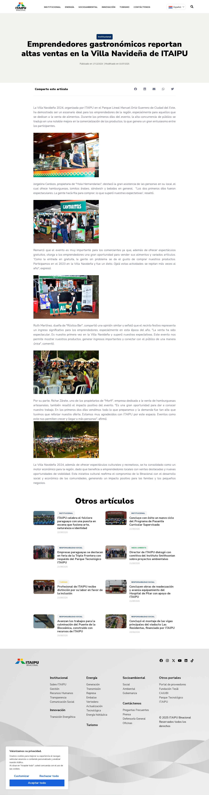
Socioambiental (88, 7)
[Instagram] (167, 661)
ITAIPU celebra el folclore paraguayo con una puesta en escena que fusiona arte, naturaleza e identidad (76, 523)
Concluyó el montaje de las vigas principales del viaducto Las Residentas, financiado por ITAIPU (152, 624)
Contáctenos (142, 7)
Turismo (124, 7)
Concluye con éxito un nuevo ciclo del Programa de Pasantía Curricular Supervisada (151, 521)
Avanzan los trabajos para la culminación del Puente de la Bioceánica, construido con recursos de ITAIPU (76, 626)
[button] (135, 89)
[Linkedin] (186, 661)
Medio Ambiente (138, 548)
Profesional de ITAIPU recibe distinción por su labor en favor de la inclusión (80, 590)
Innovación (108, 7)
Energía (69, 7)
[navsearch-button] (192, 7)
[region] (37, 767)
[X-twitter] (174, 661)
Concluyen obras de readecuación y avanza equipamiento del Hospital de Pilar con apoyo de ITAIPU (151, 592)
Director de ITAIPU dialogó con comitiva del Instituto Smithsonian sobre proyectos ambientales (152, 556)
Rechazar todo (49, 776)
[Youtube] (180, 661)
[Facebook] (161, 661)
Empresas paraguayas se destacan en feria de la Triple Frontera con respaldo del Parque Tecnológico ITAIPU (80, 557)
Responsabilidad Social (70, 548)
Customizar (21, 776)
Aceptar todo (37, 783)
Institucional (52, 7)
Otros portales (170, 678)
